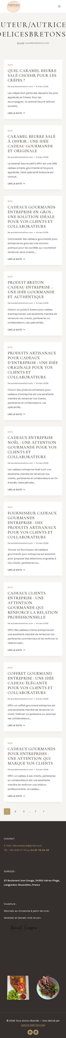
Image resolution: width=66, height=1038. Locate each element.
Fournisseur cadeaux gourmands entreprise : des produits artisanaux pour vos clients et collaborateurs (32, 525)
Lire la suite (16, 113)
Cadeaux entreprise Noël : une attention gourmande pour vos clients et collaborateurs (32, 447)
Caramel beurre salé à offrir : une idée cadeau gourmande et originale (31, 143)
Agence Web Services (33, 1024)
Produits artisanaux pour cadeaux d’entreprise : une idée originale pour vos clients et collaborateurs (33, 365)
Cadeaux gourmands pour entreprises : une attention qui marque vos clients (31, 756)
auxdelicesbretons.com (22, 86)
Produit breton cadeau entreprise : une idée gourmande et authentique (31, 289)
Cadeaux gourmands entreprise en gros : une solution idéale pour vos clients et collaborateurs (31, 217)
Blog (10, 65)
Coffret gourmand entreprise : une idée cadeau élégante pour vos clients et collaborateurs (31, 683)
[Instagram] (35, 1032)
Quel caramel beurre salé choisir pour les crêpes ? (32, 75)
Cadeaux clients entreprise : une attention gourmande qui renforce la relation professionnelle (33, 605)
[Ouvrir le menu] (59, 6)
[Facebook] (30, 1032)
